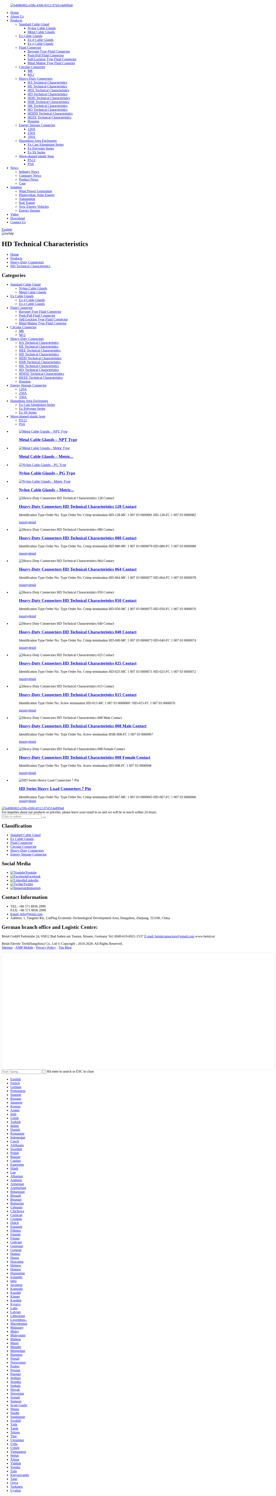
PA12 (31, 160)
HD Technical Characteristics (47, 94)
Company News (30, 175)
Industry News (29, 172)
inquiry (24, 522)
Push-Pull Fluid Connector (46, 55)
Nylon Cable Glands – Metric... (46, 490)
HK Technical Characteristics (47, 106)
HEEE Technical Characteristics (49, 117)
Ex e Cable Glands (40, 43)
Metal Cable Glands (41, 32)
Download (17, 218)
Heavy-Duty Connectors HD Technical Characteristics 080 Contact (77, 538)
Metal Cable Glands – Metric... (46, 456)
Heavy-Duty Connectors (35, 78)
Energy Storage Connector (37, 125)
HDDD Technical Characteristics (50, 113)
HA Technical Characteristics (47, 82)
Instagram (34, 888)
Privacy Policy (46, 947)
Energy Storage (29, 210)
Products (16, 20)
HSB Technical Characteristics (48, 102)
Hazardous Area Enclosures (38, 140)
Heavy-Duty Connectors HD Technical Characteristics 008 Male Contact (82, 726)
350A (31, 137)
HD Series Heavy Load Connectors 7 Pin (55, 788)
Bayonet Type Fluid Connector (49, 51)
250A (31, 133)
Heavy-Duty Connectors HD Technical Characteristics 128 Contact (77, 506)
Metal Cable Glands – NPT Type (48, 439)
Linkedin (32, 880)
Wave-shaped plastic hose (36, 156)
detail (32, 522)
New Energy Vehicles (34, 206)
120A (31, 129)
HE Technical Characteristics (47, 86)
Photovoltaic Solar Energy (37, 195)
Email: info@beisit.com (26, 914)
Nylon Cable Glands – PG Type (47, 473)
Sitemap (7, 947)
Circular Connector (32, 67)
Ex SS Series (36, 152)
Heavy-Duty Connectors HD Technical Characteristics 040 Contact (77, 632)
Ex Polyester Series (41, 148)
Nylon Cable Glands (42, 28)
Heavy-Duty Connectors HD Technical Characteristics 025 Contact (77, 663)
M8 (30, 71)
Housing (33, 121)
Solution (16, 187)
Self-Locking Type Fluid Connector (52, 59)
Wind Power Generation (35, 191)
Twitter (28, 884)
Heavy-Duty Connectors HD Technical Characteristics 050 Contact (77, 600)
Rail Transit (27, 203)
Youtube (31, 872)
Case (22, 183)
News (14, 168)
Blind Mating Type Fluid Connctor (51, 63)
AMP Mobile (24, 947)
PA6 (31, 164)
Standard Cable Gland (34, 24)
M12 (31, 75)
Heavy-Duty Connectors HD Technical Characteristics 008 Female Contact (84, 757)
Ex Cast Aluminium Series (46, 144)
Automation (27, 199)
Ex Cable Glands (30, 36)
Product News (28, 179)
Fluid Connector (30, 47)
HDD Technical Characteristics (49, 98)
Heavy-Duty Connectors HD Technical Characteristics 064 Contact (77, 569)
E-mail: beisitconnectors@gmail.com (169, 936)
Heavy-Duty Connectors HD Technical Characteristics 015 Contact (77, 694)
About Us (17, 16)
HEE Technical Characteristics (48, 90)
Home (14, 12)
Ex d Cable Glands (40, 40)
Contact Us (18, 222)
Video (14, 214)
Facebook (34, 876)
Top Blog (65, 947)
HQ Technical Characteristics (47, 109)
